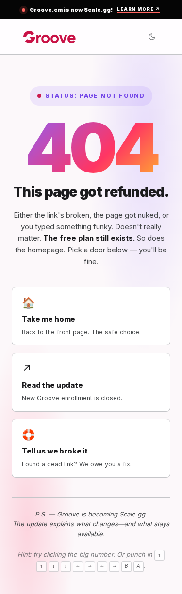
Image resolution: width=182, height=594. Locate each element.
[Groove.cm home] (49, 36)
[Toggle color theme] (152, 36)
